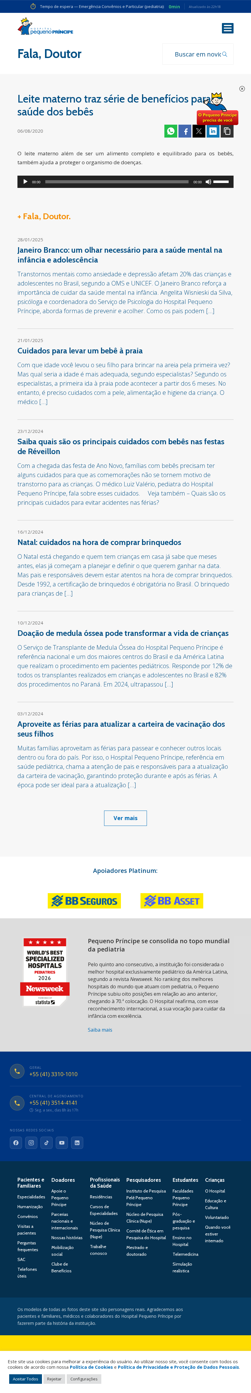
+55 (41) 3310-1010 (53, 1074)
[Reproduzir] (25, 182)
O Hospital (215, 1191)
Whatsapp (170, 131)
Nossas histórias (67, 1237)
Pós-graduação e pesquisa (184, 1221)
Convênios (27, 1216)
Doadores (63, 1180)
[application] (125, 182)
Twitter (199, 131)
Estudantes (185, 1180)
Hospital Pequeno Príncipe (45, 27)
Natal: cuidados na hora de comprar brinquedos (99, 542)
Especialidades (31, 1197)
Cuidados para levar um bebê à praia (80, 351)
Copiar (227, 131)
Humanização (30, 1206)
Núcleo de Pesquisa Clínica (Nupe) (105, 1229)
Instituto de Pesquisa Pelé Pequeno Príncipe (146, 1197)
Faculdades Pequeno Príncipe (183, 1197)
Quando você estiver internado (217, 1233)
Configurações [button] (84, 1379)
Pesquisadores (143, 1180)
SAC (21, 1259)
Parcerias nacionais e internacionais (64, 1221)
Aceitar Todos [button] (25, 1379)
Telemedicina (185, 1254)
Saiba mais (100, 1029)
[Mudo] (208, 182)
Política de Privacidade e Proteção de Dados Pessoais (178, 1367)
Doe (217, 109)
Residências (101, 1197)
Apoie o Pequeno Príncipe (60, 1197)
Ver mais (125, 818)
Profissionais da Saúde (105, 1183)
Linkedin (213, 131)
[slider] (221, 181)
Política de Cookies (91, 1367)
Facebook (184, 131)
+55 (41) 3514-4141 (53, 1102)
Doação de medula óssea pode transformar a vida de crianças (123, 633)
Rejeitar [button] (54, 1379)
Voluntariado (217, 1217)
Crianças (215, 1180)
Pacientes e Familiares (30, 1183)
